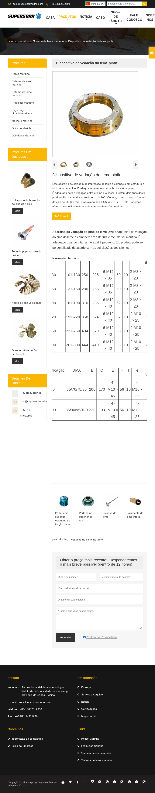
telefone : (13, 709)
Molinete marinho (22, 120)
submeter (65, 637)
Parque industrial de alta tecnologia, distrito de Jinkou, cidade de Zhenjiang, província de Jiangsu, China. (45, 691)
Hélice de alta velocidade (27, 302)
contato (13, 678)
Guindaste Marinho (23, 135)
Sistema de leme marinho (48, 41)
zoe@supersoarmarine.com (28, 3)
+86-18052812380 (60, 3)
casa (50, 17)
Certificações (89, 708)
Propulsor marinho (23, 102)
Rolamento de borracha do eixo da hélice (26, 202)
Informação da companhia (27, 738)
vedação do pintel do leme (87, 539)
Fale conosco (134, 17)
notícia (86, 16)
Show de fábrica (116, 17)
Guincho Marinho (22, 128)
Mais (17, 210)
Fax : (11, 716)
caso (100, 17)
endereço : (14, 687)
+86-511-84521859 (26, 716)
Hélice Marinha (21, 73)
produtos (67, 16)
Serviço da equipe (92, 694)
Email (61, 216)
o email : (13, 702)
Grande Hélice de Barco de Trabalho (26, 352)
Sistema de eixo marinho (96, 753)
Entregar (86, 687)
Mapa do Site (89, 716)
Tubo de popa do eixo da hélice (27, 253)
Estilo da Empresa (22, 745)
